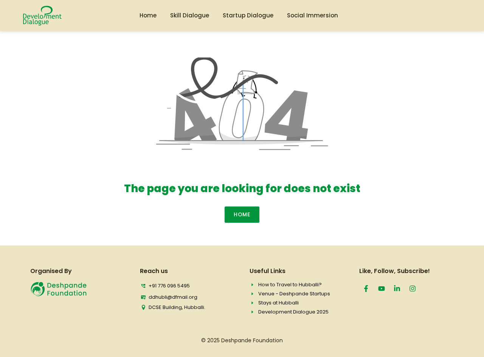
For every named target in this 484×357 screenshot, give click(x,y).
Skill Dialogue (189, 15)
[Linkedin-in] (397, 288)
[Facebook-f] (366, 288)
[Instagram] (412, 288)
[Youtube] (381, 288)
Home (148, 15)
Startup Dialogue (248, 15)
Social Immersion (312, 15)
